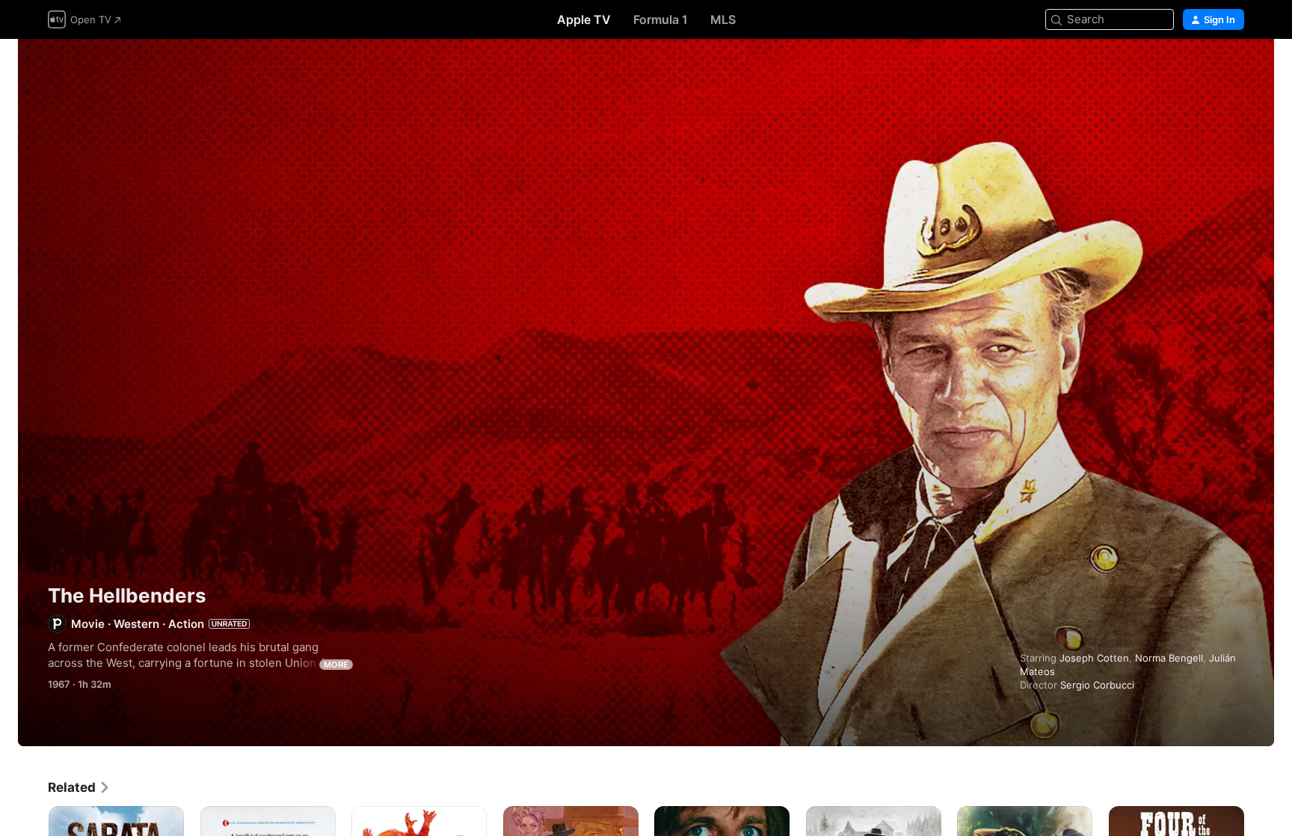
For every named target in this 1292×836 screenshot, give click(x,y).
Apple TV (584, 19)
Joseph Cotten (1094, 658)
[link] (79, 787)
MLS (723, 19)
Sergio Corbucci (1097, 685)
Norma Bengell (1169, 658)
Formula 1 (660, 19)
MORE (336, 664)
